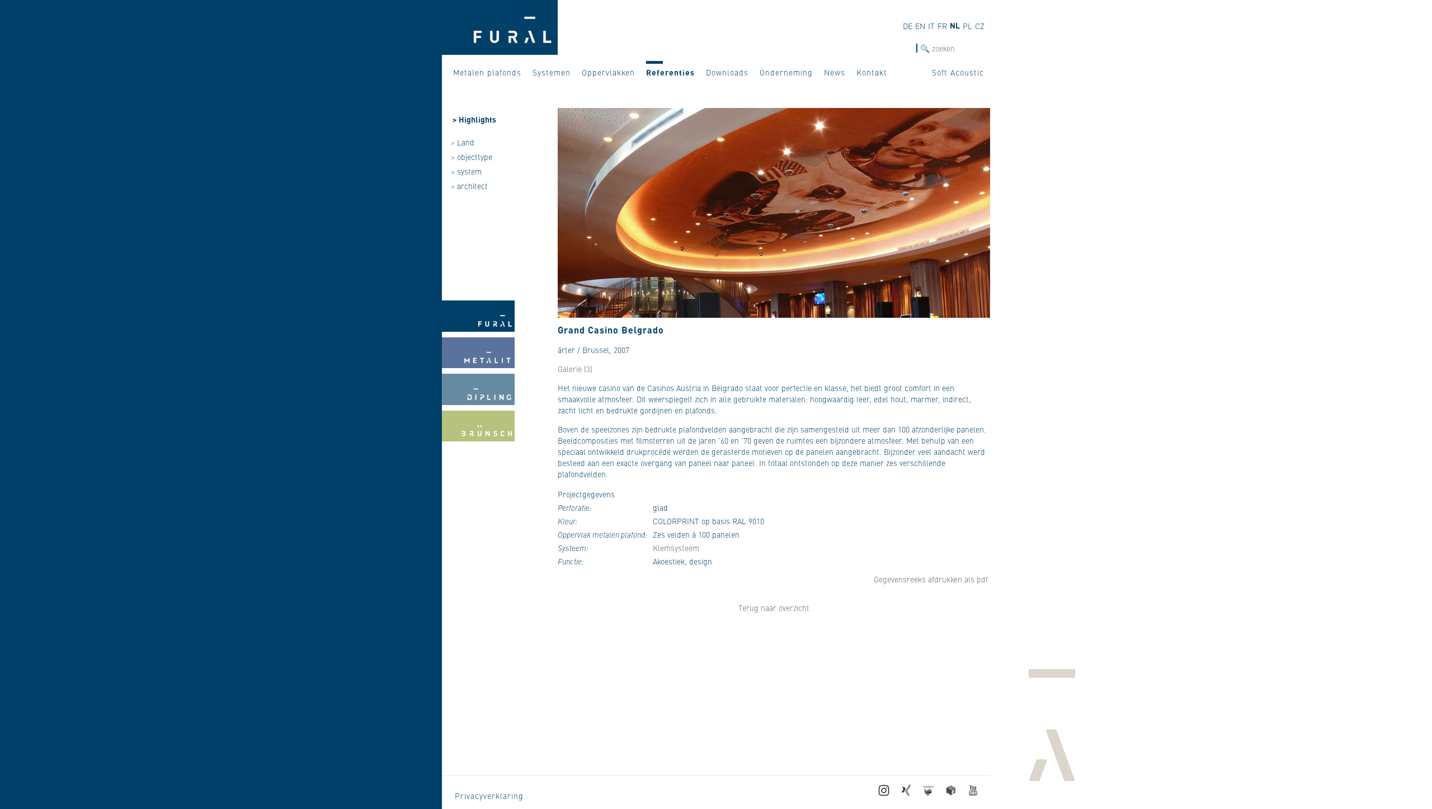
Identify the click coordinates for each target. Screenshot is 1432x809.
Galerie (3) (575, 368)
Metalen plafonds (487, 72)
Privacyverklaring (489, 795)
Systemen (552, 72)
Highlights (477, 119)
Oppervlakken (608, 72)
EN (920, 25)
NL (955, 25)
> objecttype (471, 156)
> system (466, 171)
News (834, 72)
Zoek (907, 48)
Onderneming (786, 72)
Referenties (670, 72)
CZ (979, 25)
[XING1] (906, 792)
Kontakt (871, 72)
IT (931, 25)
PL (967, 25)
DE (907, 25)
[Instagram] (883, 792)
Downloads (727, 72)
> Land (462, 142)
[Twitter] (928, 792)
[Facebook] (951, 792)
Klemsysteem (676, 547)
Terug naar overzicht (773, 607)
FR (942, 25)
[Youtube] (973, 792)
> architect (469, 185)
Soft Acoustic (958, 72)
